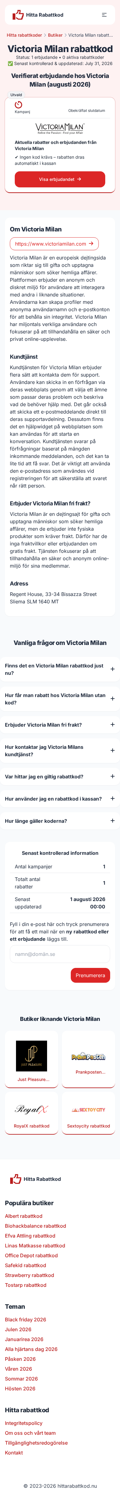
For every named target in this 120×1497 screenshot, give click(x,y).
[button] (104, 14)
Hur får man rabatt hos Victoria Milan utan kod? (55, 699)
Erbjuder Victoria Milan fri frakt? (43, 725)
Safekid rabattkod (25, 1265)
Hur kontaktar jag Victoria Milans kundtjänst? (44, 750)
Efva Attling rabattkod (30, 1236)
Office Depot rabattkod (31, 1255)
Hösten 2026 (20, 1388)
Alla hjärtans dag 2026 (31, 1349)
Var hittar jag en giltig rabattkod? (44, 776)
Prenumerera (90, 975)
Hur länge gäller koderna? (36, 821)
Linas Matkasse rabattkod (35, 1245)
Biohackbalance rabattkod (35, 1226)
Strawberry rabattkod (29, 1275)
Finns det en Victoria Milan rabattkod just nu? (54, 669)
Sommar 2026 (21, 1379)
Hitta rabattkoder (24, 35)
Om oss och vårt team (30, 1433)
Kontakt (14, 1453)
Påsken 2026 (20, 1359)
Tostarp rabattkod (25, 1285)
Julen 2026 (18, 1329)
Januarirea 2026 (24, 1339)
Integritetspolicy (23, 1423)
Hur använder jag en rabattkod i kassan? (53, 799)
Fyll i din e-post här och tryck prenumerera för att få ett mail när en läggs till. (59, 931)
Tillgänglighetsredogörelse (36, 1443)
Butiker (55, 35)
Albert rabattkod (23, 1216)
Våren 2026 (18, 1369)
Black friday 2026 (25, 1319)
